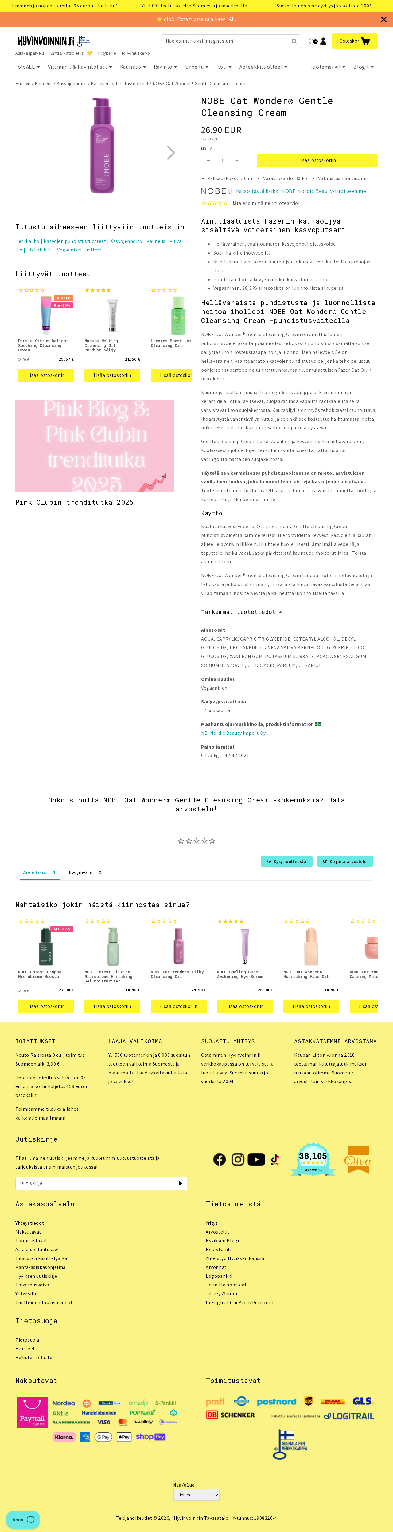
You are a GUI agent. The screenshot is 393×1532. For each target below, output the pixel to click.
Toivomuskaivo (135, 53)
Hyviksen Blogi (222, 1240)
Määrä (206, 148)
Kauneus (44, 83)
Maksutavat (28, 1232)
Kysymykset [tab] (81, 872)
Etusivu (22, 83)
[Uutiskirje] (180, 1183)
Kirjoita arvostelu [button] (348, 861)
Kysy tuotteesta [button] (290, 861)
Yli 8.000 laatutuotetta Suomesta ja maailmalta (194, 5)
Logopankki (219, 1276)
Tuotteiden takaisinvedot (43, 1302)
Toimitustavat (31, 1240)
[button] (355, 41)
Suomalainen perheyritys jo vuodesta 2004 (324, 5)
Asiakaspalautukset (37, 1249)
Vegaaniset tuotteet (79, 250)
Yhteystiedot (29, 1223)
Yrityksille (107, 53)
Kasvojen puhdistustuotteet (120, 83)
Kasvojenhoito (71, 83)
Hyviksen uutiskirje (36, 1276)
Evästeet (25, 1348)
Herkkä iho (27, 241)
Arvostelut (217, 1232)
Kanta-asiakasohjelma (40, 1267)
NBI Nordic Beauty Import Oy (233, 733)
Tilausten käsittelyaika (41, 1258)
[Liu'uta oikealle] (170, 152)
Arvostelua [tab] (35, 872)
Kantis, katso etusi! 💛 (70, 53)
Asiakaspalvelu (29, 53)
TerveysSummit (223, 1293)
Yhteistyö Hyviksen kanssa (235, 1258)
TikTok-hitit (40, 250)
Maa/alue (184, 1485)
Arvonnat (216, 1267)
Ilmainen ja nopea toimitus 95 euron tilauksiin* (65, 5)
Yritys (212, 1223)
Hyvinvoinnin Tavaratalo (201, 1518)
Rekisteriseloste (34, 1357)
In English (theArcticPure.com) (240, 1302)
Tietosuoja (27, 1340)
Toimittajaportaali (227, 1284)
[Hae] (294, 41)
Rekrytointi (219, 1249)
